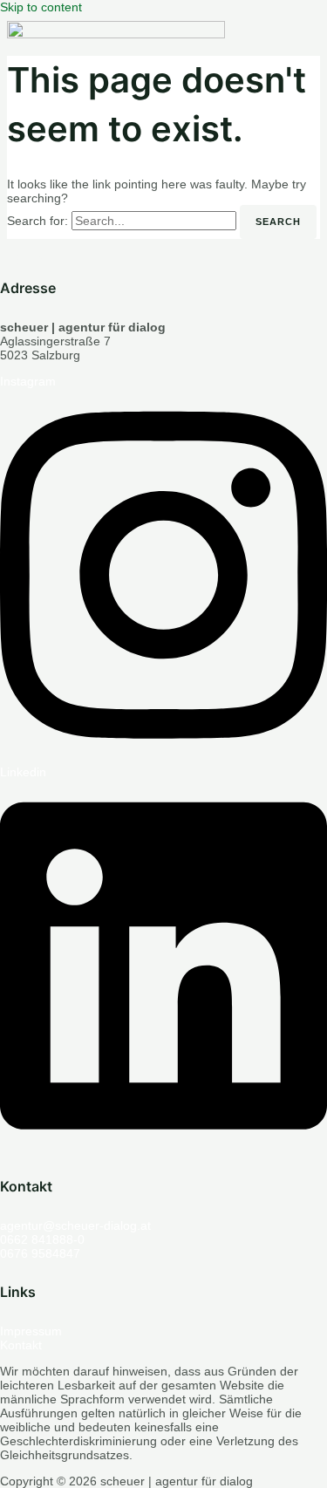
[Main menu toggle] (33, 261)
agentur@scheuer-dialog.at (75, 1225)
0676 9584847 (40, 1253)
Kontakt (21, 1345)
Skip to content (41, 7)
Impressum (31, 1331)
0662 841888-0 (42, 1239)
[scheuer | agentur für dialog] (116, 130)
